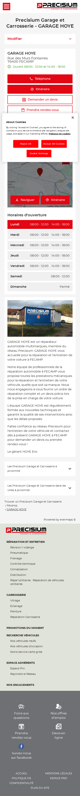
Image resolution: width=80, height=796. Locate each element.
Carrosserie (16, 595)
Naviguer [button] (28, 199)
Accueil (21, 773)
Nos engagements (20, 685)
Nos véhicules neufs (23, 641)
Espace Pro (17, 668)
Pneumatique (19, 553)
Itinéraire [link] (43, 89)
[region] (40, 137)
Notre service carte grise (26, 652)
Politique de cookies (60, 134)
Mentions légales (58, 773)
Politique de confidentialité (21, 780)
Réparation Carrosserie (25, 617)
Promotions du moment (25, 628)
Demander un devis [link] (43, 99)
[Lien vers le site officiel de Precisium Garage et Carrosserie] (57, 6)
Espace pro (58, 778)
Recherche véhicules (23, 635)
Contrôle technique (22, 564)
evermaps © (68, 519)
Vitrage (15, 600)
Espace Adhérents (21, 663)
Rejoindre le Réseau (23, 674)
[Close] (73, 117)
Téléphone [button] (43, 78)
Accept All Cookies (54, 144)
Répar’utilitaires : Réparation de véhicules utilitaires (37, 582)
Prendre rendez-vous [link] (43, 110)
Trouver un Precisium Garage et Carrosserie (33, 501)
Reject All (25, 144)
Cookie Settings (39, 153)
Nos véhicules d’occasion (26, 646)
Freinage (16, 558)
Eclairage (16, 606)
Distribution (18, 575)
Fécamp (12, 505)
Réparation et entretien (26, 542)
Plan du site (40, 788)
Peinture (15, 611)
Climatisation (19, 569)
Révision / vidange (22, 547)
